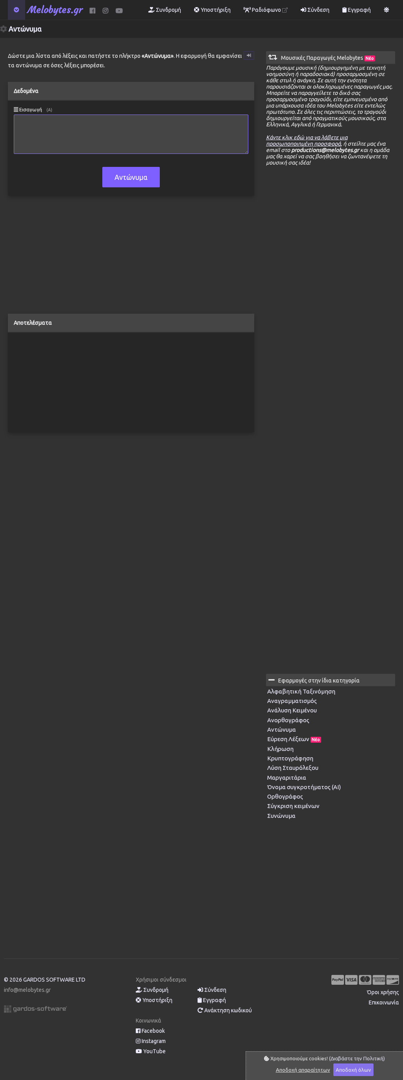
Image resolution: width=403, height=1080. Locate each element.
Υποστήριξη (215, 10)
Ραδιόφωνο (266, 10)
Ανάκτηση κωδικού (227, 1010)
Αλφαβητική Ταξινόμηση (301, 691)
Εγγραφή (359, 10)
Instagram (153, 1041)
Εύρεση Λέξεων (293, 739)
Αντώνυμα (281, 729)
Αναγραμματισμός (292, 700)
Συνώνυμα (281, 815)
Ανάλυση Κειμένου (292, 710)
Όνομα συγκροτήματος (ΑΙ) (304, 787)
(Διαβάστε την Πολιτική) (357, 1058)
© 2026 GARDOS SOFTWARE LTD (44, 979)
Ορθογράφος (285, 796)
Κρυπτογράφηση (290, 758)
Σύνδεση (317, 10)
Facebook (152, 1031)
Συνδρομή (168, 10)
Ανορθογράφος (288, 720)
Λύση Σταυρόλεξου (292, 767)
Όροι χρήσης (383, 992)
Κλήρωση (280, 748)
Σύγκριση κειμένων (293, 806)
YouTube (154, 1051)
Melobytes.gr (55, 10)
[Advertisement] (131, 258)
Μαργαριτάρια (286, 777)
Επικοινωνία (384, 1002)
